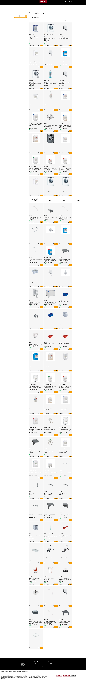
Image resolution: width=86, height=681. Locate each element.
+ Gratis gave (46, 41)
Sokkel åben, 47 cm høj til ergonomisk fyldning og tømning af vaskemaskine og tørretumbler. (64, 515)
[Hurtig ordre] (69, 1)
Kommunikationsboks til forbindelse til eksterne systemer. (49, 61)
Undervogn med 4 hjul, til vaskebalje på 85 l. (50, 217)
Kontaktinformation (51, 666)
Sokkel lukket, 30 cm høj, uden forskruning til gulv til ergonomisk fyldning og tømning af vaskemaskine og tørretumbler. (35, 282)
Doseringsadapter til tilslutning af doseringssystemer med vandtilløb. (64, 281)
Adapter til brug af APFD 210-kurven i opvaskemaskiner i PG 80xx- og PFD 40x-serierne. (65, 579)
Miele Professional (51, 667)
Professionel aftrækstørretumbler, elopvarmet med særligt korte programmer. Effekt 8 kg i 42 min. (35, 83)
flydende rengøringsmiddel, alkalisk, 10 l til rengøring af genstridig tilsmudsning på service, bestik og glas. (35, 62)
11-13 (43, 651)
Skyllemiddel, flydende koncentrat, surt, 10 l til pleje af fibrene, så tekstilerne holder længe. (65, 62)
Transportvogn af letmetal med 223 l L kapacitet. (34, 536)
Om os (35, 663)
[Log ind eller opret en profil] (67, 1)
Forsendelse (50, 663)
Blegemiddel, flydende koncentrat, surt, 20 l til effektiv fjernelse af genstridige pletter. (34, 366)
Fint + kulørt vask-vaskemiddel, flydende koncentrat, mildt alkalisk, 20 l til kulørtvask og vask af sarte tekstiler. (65, 409)
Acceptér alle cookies (59, 675)
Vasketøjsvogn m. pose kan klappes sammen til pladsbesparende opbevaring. (35, 345)
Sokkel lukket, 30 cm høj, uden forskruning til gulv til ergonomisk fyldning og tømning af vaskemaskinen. (35, 622)
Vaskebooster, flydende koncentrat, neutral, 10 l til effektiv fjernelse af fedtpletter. (65, 147)
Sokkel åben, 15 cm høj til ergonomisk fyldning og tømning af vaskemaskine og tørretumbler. (64, 260)
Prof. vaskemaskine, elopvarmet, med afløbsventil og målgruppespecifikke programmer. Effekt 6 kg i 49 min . (64, 191)
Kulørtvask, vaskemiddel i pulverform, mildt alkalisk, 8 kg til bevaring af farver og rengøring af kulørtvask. (65, 366)
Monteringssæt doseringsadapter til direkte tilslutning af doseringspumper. (35, 218)
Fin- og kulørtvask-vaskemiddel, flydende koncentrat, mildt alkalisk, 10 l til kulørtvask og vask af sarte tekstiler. (65, 452)
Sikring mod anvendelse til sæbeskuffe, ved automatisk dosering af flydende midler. (35, 643)
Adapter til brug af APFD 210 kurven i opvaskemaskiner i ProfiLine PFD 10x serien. (35, 600)
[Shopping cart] (72, 1)
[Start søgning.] (65, 1)
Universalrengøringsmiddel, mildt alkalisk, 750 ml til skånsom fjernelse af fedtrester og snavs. (50, 536)
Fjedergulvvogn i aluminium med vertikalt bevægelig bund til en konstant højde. (50, 303)
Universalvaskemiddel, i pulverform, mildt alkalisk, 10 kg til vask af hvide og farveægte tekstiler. (35, 387)
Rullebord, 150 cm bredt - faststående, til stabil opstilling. (65, 494)
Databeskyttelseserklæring (38, 666)
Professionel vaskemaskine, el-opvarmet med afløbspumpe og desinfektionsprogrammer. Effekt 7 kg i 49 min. (50, 38)
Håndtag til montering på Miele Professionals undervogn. (35, 260)
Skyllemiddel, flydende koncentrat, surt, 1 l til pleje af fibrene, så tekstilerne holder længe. (50, 83)
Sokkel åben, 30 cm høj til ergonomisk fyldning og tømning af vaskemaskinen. (64, 622)
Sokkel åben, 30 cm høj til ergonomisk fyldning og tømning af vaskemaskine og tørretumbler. (49, 515)
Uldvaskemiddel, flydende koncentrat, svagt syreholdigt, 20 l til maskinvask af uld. (35, 430)
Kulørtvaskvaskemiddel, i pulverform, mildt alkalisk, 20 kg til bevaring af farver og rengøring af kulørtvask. (65, 430)
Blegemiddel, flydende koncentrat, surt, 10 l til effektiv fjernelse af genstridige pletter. (65, 238)
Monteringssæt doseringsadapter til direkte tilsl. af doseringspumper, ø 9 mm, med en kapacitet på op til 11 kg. (50, 601)
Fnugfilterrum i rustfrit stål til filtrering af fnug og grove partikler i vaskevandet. (35, 303)
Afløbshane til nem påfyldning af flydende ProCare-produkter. (35, 579)
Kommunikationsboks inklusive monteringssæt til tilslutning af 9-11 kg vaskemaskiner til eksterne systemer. (64, 37)
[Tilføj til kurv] (41, 45)
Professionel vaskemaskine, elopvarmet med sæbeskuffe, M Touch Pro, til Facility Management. (50, 148)
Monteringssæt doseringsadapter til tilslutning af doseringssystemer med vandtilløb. (49, 239)
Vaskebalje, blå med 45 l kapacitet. (64, 301)
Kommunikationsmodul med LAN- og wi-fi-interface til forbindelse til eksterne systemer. (50, 430)
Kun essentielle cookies (66, 675)
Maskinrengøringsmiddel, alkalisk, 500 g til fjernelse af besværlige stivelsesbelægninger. (35, 408)
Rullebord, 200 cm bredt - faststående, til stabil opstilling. (65, 472)
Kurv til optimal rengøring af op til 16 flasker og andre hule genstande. (50, 126)
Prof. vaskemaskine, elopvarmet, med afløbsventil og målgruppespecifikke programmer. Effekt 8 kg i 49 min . (49, 191)
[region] (43, 675)
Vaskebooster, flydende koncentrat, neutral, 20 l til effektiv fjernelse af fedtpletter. (35, 169)
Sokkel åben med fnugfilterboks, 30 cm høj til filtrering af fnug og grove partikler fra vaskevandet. (35, 452)
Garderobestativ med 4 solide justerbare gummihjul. (35, 494)
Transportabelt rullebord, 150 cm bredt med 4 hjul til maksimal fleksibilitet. (35, 515)
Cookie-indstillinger (73, 675)
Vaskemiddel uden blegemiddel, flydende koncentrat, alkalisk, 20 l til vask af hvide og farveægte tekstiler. (35, 148)
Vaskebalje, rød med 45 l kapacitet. (64, 343)
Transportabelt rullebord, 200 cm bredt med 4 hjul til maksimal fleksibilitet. (50, 494)
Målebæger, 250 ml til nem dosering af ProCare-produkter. (49, 579)
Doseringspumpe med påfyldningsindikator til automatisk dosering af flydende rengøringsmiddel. (50, 558)
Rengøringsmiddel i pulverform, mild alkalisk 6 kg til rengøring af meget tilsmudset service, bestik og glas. (35, 105)
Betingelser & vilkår (37, 664)
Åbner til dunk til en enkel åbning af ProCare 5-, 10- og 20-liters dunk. (65, 536)
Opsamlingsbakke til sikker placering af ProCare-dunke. (34, 557)
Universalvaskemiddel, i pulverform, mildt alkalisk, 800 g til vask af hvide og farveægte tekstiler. (35, 37)
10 (41, 651)
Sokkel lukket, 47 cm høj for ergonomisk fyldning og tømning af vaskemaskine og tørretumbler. (64, 324)
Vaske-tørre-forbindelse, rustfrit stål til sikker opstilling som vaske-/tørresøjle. (35, 238)
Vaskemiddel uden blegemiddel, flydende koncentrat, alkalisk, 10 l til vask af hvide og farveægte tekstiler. (65, 126)
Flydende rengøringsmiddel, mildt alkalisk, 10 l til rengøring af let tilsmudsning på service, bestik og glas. (35, 191)
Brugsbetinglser (50, 664)
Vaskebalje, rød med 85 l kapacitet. (49, 343)
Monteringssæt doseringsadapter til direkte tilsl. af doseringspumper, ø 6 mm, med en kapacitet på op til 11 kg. (50, 622)
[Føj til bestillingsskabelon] (38, 45)
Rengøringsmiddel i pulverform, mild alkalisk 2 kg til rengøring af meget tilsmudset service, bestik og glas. (50, 105)
